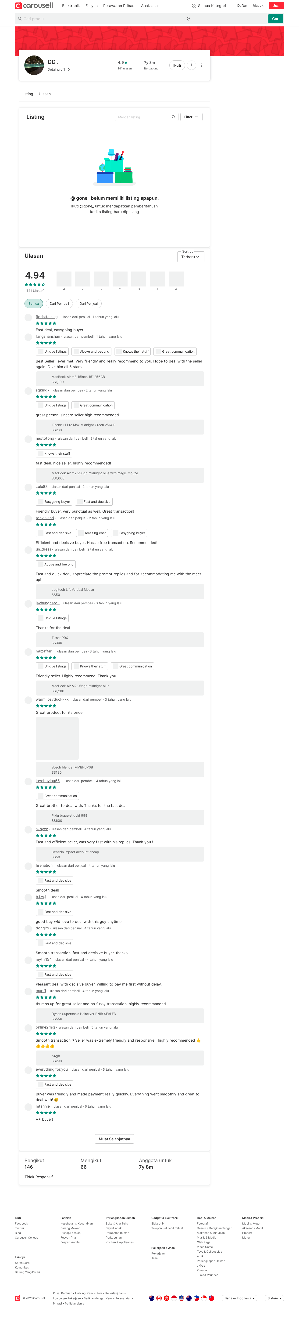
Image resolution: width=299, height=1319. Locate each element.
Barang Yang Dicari (27, 1272)
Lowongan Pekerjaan (67, 1298)
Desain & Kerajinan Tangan (214, 1228)
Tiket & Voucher (207, 1275)
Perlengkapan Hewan (211, 1261)
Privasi (57, 1303)
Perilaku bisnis (74, 1303)
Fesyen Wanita (70, 1242)
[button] (59, 69)
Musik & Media (206, 1237)
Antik (200, 1256)
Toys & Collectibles (209, 1251)
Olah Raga (203, 1242)
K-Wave (202, 1270)
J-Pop (201, 1265)
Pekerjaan (158, 1253)
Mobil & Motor (251, 1223)
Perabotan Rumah (117, 1233)
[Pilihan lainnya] (201, 65)
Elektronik (157, 1223)
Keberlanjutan (114, 1293)
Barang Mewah (70, 1228)
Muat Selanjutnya (114, 1139)
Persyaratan (123, 1298)
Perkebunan (114, 1237)
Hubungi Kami (84, 1293)
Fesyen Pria (68, 1237)
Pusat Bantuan (62, 1293)
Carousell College (26, 1237)
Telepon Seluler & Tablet (167, 1228)
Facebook (21, 1223)
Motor (246, 1237)
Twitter (19, 1228)
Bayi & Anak (114, 1228)
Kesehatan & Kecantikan (77, 1223)
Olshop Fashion (71, 1233)
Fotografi (203, 1223)
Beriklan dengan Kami (98, 1298)
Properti (247, 1233)
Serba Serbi (22, 1263)
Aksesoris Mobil (252, 1228)
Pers (99, 1293)
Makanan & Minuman (211, 1233)
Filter (188, 117)
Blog (18, 1233)
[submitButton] (275, 18)
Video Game (205, 1247)
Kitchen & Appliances (120, 1242)
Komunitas (22, 1267)
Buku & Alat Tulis (117, 1223)
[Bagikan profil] (191, 65)
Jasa (154, 1258)
